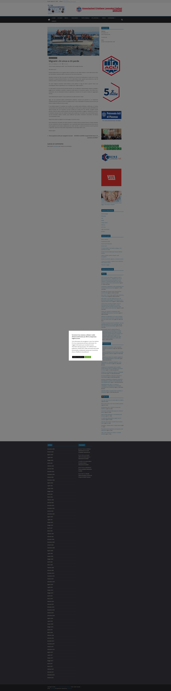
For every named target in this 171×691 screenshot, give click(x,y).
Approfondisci (83, 346)
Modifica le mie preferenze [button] (78, 357)
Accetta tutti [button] (87, 357)
